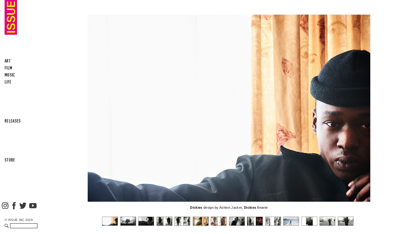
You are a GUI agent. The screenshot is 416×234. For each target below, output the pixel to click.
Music (10, 75)
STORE (10, 160)
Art (8, 61)
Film (8, 68)
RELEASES (13, 121)
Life (8, 82)
